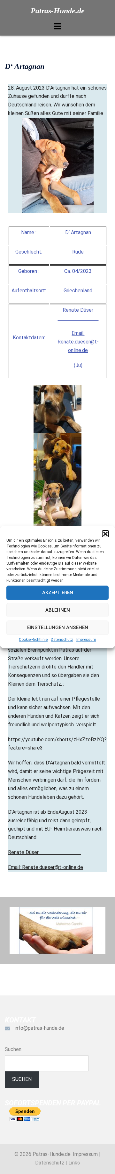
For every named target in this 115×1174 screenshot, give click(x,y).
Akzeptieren (57, 592)
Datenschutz (62, 639)
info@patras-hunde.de (39, 1028)
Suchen (13, 1049)
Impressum (86, 639)
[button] (105, 534)
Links (74, 1163)
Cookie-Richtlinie (33, 639)
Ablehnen (57, 610)
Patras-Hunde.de (58, 11)
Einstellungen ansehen (57, 627)
